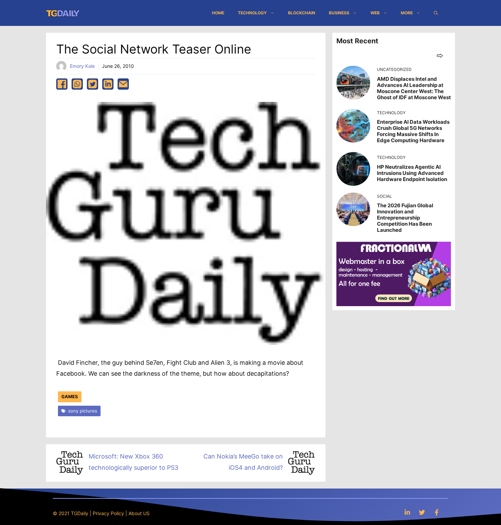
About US (139, 513)
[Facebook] (437, 512)
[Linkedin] (407, 512)
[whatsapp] (77, 84)
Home (218, 12)
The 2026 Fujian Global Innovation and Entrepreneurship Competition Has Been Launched (405, 217)
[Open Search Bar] (436, 13)
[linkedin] (107, 84)
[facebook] (61, 84)
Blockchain (301, 12)
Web (375, 12)
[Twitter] (422, 512)
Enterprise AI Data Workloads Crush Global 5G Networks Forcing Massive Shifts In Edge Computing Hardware (413, 131)
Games (69, 396)
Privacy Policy (108, 513)
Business (339, 12)
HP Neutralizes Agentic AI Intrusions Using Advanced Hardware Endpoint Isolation (412, 173)
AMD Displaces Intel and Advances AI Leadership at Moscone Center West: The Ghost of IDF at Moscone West (414, 88)
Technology (252, 12)
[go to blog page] (439, 55)
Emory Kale (82, 66)
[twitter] (92, 84)
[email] (123, 84)
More (407, 12)
